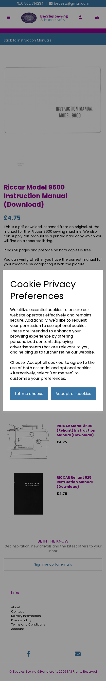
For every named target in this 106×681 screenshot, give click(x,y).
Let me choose (29, 393)
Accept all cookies (73, 393)
